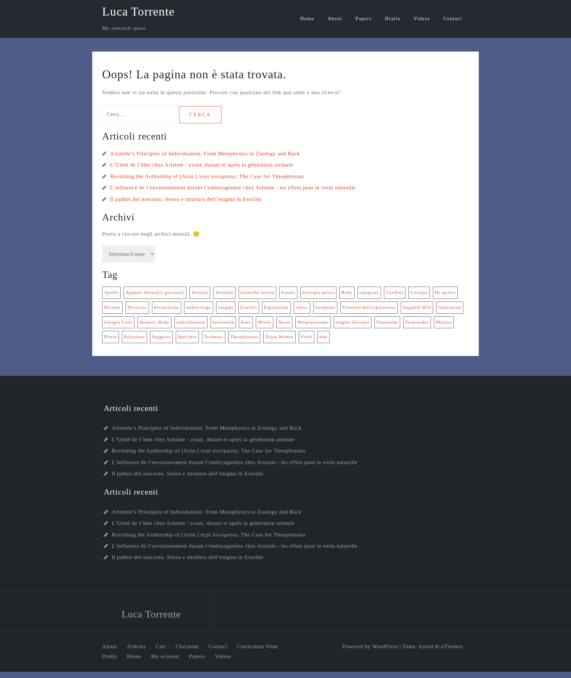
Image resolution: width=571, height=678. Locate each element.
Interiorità (223, 322)
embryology (198, 307)
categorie (369, 292)
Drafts (392, 18)
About (334, 18)
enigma (225, 307)
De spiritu (445, 292)
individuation (191, 322)
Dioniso (112, 307)
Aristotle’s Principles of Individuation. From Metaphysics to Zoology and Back (205, 153)
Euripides (325, 307)
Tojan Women (279, 336)
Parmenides (417, 322)
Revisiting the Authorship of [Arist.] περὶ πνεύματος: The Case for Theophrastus (207, 176)
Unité (306, 336)
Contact (452, 18)
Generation (449, 307)
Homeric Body (154, 322)
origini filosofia (352, 322)
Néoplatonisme (313, 322)
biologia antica (318, 292)
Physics (444, 322)
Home (307, 18)
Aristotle (224, 292)
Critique (419, 292)
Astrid (425, 646)
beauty (288, 292)
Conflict (394, 292)
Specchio (187, 336)
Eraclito (248, 307)
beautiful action (257, 292)
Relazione (134, 336)
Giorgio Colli (118, 322)
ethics (302, 307)
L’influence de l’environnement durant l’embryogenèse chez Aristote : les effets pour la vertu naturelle (233, 187)
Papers (364, 18)
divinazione (166, 307)
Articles (136, 646)
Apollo (111, 292)
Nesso (284, 322)
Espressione (276, 307)
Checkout (187, 646)
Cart (161, 646)
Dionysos (137, 307)
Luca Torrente (138, 11)
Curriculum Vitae (257, 646)
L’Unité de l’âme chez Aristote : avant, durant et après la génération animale (201, 165)
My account (165, 656)
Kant (246, 322)
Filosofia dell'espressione (369, 307)
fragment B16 (417, 307)
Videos (422, 18)
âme (323, 336)
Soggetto (161, 336)
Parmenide (387, 322)
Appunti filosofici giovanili (155, 292)
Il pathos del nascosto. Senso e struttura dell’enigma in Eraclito (186, 199)
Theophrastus (244, 336)
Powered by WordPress (370, 646)
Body (347, 292)
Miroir (264, 322)
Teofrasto (213, 336)
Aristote (199, 292)
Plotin (110, 336)
